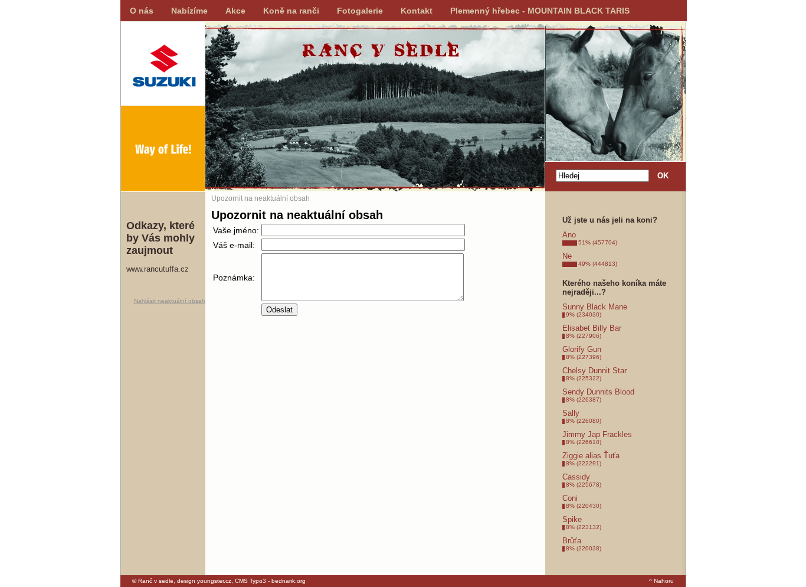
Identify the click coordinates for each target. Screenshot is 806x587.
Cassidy (576, 476)
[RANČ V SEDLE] (163, 106)
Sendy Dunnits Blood (598, 391)
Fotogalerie (360, 10)
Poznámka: (234, 277)
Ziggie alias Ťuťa (591, 455)
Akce (235, 10)
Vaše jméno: (236, 230)
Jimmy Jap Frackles (597, 434)
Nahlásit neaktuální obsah (169, 301)
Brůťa (571, 540)
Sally (570, 413)
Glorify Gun (581, 349)
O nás (141, 10)
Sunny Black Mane (594, 306)
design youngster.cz (204, 581)
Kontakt (417, 10)
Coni (570, 498)
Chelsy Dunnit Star (594, 370)
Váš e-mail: (234, 245)
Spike (572, 519)
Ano (569, 234)
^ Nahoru (661, 581)
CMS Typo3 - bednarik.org (270, 581)
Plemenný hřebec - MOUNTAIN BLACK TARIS (540, 10)
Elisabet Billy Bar (591, 328)
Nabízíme (189, 10)
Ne (567, 256)
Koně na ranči (291, 10)
